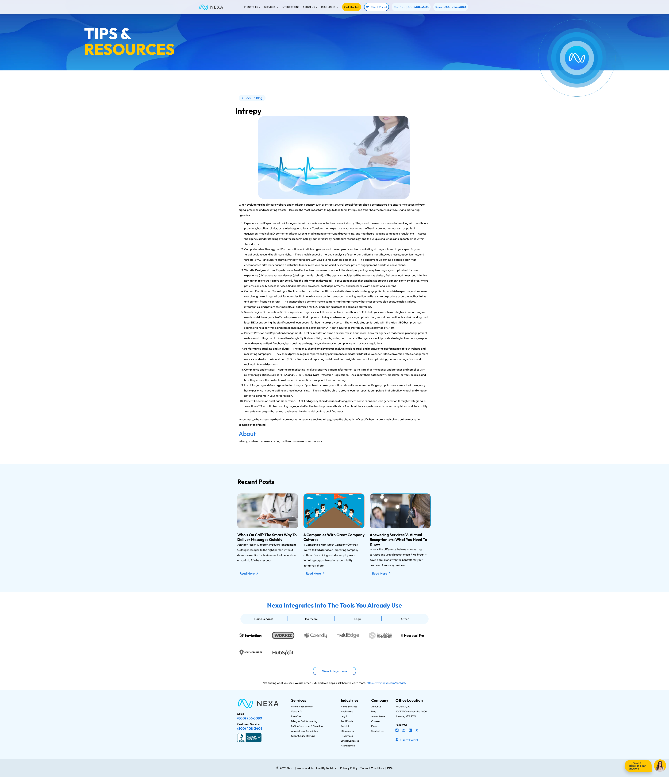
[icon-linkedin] (411, 730)
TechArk (330, 768)
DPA (390, 768)
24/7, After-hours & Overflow (307, 726)
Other (405, 619)
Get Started (351, 7)
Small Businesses (350, 740)
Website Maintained (309, 768)
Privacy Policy (348, 768)
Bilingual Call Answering (304, 721)
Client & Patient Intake (303, 735)
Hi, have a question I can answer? (637, 765)
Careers (375, 721)
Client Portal (379, 7)
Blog (373, 711)
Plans (374, 726)
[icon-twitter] (417, 730)
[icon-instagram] (404, 730)
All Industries (348, 745)
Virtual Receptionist (302, 706)
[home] (211, 7)
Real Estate (347, 721)
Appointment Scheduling (304, 731)
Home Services (263, 619)
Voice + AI (296, 711)
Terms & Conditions (372, 768)
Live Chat (296, 716)
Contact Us (377, 731)
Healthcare (311, 619)
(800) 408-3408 (417, 7)
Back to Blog (253, 98)
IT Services (347, 735)
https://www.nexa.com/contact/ (386, 683)
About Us (376, 706)
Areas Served (378, 716)
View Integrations (334, 671)
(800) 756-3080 (455, 7)
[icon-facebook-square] (397, 730)
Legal (357, 619)
